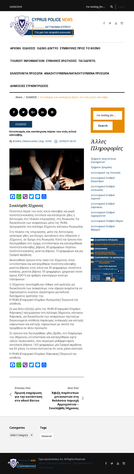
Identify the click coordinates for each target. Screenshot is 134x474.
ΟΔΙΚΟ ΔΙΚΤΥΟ (47, 48)
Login (121, 7)
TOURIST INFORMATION (27, 61)
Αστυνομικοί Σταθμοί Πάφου (107, 221)
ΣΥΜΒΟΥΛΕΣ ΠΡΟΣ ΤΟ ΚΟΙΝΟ (80, 48)
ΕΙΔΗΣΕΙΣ (29, 48)
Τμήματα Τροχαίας (101, 167)
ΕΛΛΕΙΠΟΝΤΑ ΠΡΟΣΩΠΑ (26, 73)
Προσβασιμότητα (83, 463)
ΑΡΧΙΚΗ (15, 48)
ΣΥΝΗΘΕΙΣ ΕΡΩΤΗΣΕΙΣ (61, 61)
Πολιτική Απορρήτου (59, 463)
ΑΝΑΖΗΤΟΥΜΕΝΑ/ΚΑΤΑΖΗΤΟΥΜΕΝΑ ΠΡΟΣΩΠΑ (76, 73)
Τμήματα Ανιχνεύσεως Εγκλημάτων (103, 160)
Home (19, 97)
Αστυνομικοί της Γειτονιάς (106, 172)
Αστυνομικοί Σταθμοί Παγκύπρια (103, 179)
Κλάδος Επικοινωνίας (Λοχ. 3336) (32, 141)
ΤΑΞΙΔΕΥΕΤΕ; (87, 61)
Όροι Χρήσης (46, 467)
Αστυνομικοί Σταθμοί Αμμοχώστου (103, 214)
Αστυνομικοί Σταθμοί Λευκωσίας (103, 188)
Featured (46, 436)
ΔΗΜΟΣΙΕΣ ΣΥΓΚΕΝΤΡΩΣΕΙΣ (29, 86)
